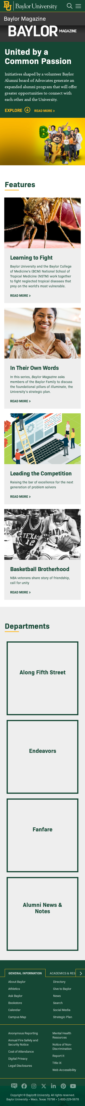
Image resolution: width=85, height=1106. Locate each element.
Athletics (14, 988)
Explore (13, 110)
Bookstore (15, 1002)
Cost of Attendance (21, 1051)
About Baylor (17, 981)
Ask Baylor (15, 995)
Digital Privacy (17, 1058)
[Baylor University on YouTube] (71, 1088)
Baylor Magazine (25, 18)
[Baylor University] (30, 6)
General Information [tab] (25, 973)
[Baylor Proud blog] (13, 1088)
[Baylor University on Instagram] (33, 1088)
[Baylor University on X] (43, 1088)
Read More (43, 110)
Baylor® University (38, 1095)
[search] (67, 7)
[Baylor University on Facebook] (23, 1088)
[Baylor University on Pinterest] (62, 1088)
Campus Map (17, 1017)
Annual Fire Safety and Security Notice (23, 1042)
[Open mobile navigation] (79, 7)
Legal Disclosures (20, 1065)
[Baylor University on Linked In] (52, 1088)
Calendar (14, 1009)
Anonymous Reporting (23, 1033)
